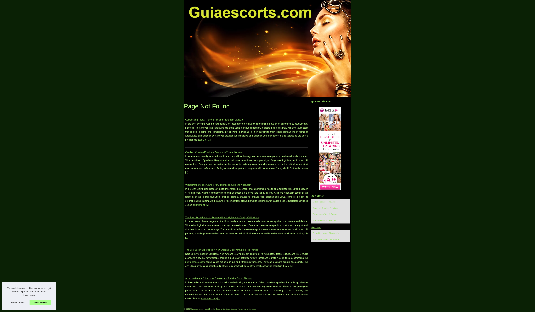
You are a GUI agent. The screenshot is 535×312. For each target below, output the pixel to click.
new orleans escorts (195, 262)
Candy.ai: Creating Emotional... (326, 208)
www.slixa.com (208, 298)
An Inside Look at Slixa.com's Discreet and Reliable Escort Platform (218, 278)
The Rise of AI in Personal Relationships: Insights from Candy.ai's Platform (222, 217)
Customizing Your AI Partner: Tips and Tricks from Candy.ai (214, 120)
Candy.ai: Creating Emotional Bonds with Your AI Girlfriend (214, 152)
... (209, 140)
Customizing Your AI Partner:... (326, 214)
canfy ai (202, 140)
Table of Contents (223, 309)
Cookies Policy (237, 309)
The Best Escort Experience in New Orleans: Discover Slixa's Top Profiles (221, 250)
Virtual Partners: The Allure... (325, 202)
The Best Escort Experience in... (327, 239)
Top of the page (249, 309)
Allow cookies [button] (40, 302)
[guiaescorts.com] (267, 48)
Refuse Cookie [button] (18, 302)
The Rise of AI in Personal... (325, 220)
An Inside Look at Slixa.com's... (326, 233)
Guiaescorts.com (197, 309)
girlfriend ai (223, 160)
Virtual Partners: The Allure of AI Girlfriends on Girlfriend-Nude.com (218, 185)
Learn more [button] (29, 295)
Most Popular (210, 309)
